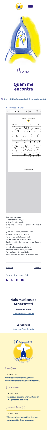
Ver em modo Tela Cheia (15, 108)
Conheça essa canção (23, 314)
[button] (30, 6)
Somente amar (23, 309)
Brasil (6, 99)
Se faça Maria (23, 325)
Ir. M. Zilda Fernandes (16, 99)
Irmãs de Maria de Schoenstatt (35, 99)
